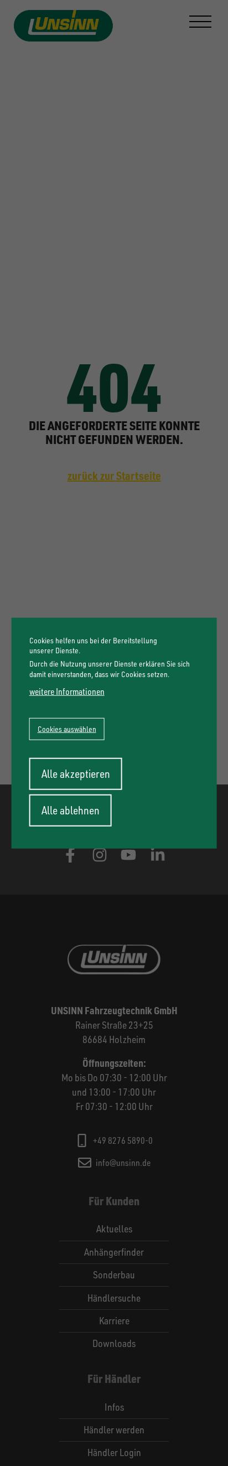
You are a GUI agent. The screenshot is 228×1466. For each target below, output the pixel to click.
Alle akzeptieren (76, 773)
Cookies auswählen (67, 728)
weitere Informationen (67, 690)
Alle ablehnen (71, 810)
